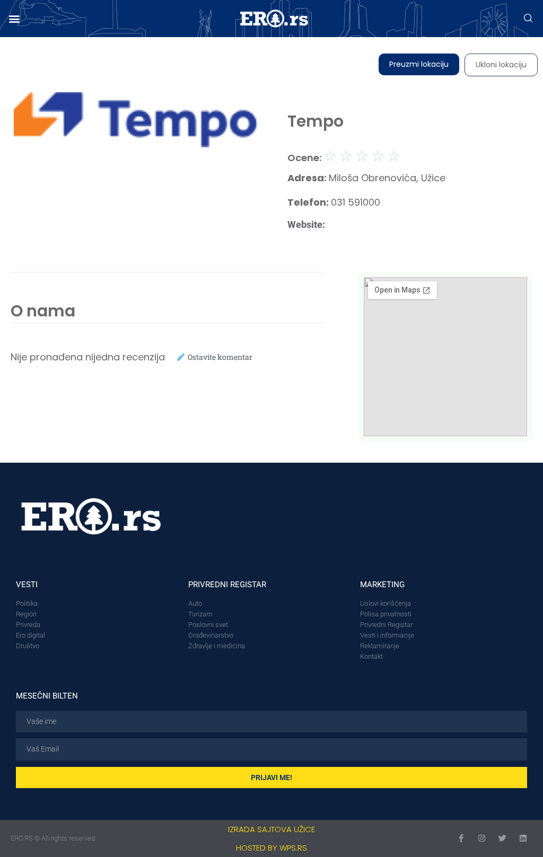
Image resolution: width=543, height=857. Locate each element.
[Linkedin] (523, 838)
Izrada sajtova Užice (271, 829)
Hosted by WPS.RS (271, 847)
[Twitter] (502, 838)
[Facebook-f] (461, 838)
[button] (14, 19)
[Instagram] (482, 838)
